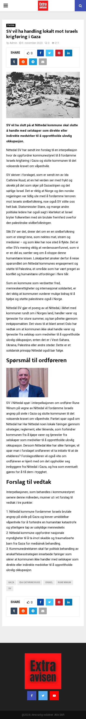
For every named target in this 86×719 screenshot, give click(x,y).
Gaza (11, 582)
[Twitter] (43, 695)
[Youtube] (54, 695)
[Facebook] (31, 695)
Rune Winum (64, 582)
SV (9, 588)
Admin (13, 43)
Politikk (10, 25)
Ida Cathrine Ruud (29, 582)
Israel (49, 582)
